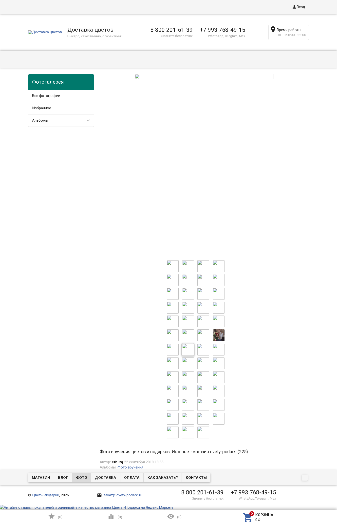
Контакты (196, 477)
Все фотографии (46, 96)
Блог (63, 477)
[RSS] (305, 478)
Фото (81, 477)
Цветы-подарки (45, 495)
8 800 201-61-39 (171, 29)
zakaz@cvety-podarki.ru (119, 495)
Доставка (105, 477)
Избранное (41, 108)
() (55, 516)
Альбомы (40, 120)
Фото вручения (130, 467)
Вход (298, 6)
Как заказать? (163, 477)
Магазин (41, 477)
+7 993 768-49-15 (222, 29)
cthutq (117, 462)
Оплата (132, 477)
